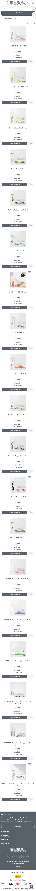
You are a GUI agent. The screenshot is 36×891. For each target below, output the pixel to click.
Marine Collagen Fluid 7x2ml (18, 456)
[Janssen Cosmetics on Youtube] (27, 856)
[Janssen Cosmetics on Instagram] (8, 856)
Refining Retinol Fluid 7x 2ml (18, 210)
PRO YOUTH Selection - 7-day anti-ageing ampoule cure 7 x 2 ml (18, 703)
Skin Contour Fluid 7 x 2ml (18, 128)
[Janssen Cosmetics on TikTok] (16, 856)
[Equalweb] (31, 888)
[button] (3, 3)
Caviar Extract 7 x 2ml (18, 374)
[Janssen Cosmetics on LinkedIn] (23, 856)
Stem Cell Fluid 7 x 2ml (18, 538)
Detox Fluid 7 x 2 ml (18, 169)
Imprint (18, 866)
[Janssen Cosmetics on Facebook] (12, 856)
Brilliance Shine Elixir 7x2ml (18, 497)
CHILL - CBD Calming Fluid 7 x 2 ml (18, 661)
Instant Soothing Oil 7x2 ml (18, 87)
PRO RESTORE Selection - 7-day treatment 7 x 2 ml (18, 785)
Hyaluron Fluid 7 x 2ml (18, 251)
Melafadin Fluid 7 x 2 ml (18, 333)
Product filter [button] (18, 12)
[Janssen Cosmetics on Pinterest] (20, 856)
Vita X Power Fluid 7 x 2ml (18, 292)
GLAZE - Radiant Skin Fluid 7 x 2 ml (18, 579)
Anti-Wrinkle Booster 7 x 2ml (18, 415)
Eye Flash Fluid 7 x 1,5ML (18, 46)
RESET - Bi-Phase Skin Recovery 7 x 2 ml (18, 620)
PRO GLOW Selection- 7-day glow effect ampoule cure (18, 744)
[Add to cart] (31, 61)
